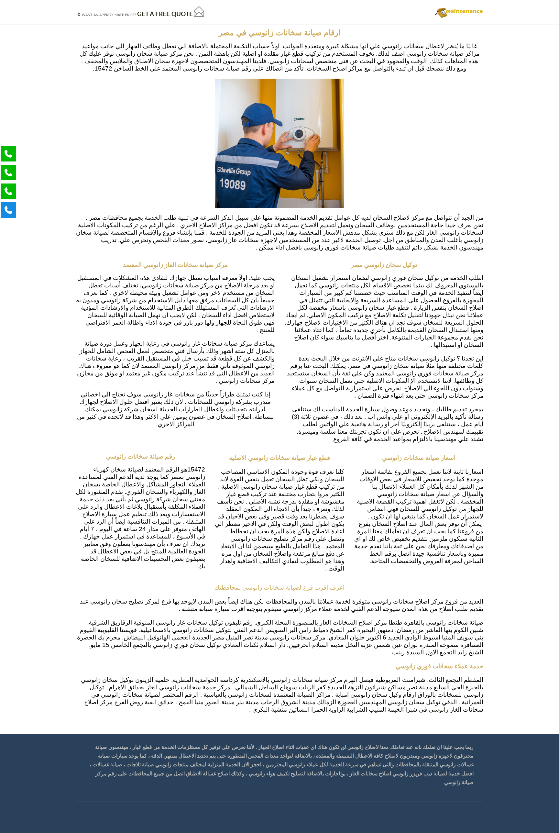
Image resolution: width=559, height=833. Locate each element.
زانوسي (438, 710)
